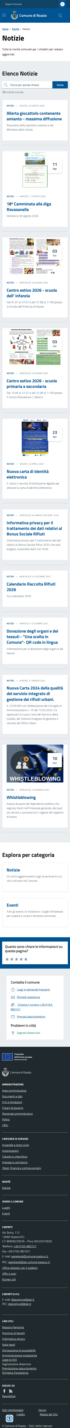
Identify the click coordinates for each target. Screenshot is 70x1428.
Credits (21, 1414)
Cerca (60, 85)
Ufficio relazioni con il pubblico (20, 1268)
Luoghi (6, 1207)
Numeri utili (9, 1279)
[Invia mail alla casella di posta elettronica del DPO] (22, 1299)
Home (5, 29)
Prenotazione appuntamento (19, 1368)
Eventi (6, 1213)
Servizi (42, 1410)
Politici (6, 1119)
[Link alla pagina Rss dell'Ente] (11, 1391)
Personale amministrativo (17, 1113)
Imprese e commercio (14, 1162)
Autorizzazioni (10, 1151)
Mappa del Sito (49, 1414)
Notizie (10, 105)
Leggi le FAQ (9, 1360)
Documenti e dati (12, 1096)
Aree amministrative (14, 1090)
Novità (15, 29)
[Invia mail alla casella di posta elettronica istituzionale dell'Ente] (29, 1256)
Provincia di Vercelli (13, 1333)
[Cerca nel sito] (59, 15)
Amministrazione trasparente (19, 1355)
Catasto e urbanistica (14, 1156)
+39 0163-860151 (24, 1246)
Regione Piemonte (13, 4)
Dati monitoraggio (12, 1410)
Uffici (5, 1125)
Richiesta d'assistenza (15, 1373)
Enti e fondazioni (12, 1102)
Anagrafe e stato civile (15, 1145)
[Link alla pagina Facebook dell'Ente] (4, 1391)
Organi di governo (12, 1108)
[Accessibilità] (9, 1418)
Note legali (8, 1344)
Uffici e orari (9, 1273)
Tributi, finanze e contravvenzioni (21, 1168)
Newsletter (9, 1396)
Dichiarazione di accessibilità (19, 1350)
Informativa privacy (13, 1339)
